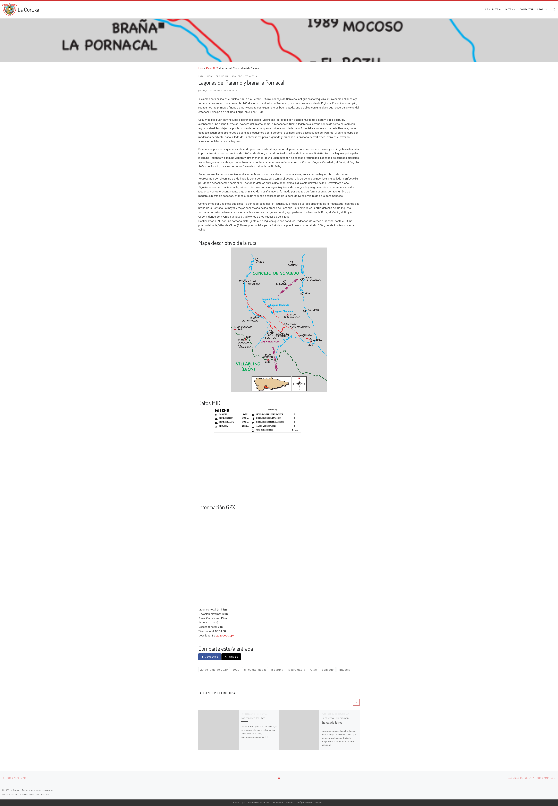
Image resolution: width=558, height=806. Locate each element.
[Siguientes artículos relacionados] (356, 702)
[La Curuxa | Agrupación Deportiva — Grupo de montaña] (9, 8)
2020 (215, 68)
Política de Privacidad (259, 802)
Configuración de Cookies (309, 802)
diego (204, 90)
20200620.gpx (225, 635)
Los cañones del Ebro (253, 718)
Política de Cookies (283, 802)
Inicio (200, 68)
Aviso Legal (239, 802)
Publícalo (233, 656)
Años (208, 68)
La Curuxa (14, 790)
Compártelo (211, 656)
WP (16, 794)
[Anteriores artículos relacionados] (348, 702)
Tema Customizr (42, 794)
